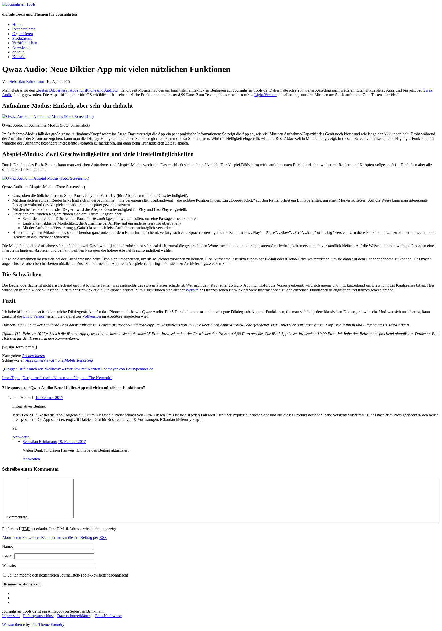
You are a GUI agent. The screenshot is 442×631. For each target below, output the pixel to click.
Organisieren (22, 33)
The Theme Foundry (47, 624)
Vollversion (91, 316)
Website (192, 290)
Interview (43, 360)
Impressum (11, 616)
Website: (9, 565)
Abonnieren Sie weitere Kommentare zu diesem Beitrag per (54, 537)
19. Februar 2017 (49, 397)
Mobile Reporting (78, 360)
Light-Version (265, 95)
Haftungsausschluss (38, 616)
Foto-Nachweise (108, 616)
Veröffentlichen (24, 43)
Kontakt (18, 56)
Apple (30, 360)
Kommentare (16, 517)
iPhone (57, 360)
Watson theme (13, 624)
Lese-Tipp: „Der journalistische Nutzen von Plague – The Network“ (57, 377)
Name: (7, 546)
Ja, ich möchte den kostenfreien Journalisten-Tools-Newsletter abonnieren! (67, 575)
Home (17, 24)
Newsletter (21, 47)
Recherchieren (24, 29)
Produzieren (22, 38)
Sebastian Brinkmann (27, 81)
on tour (18, 52)
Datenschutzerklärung (74, 616)
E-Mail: (8, 556)
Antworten (21, 437)
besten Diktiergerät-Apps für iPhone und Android (78, 90)
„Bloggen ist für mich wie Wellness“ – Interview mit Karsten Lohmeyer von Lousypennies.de (77, 369)
